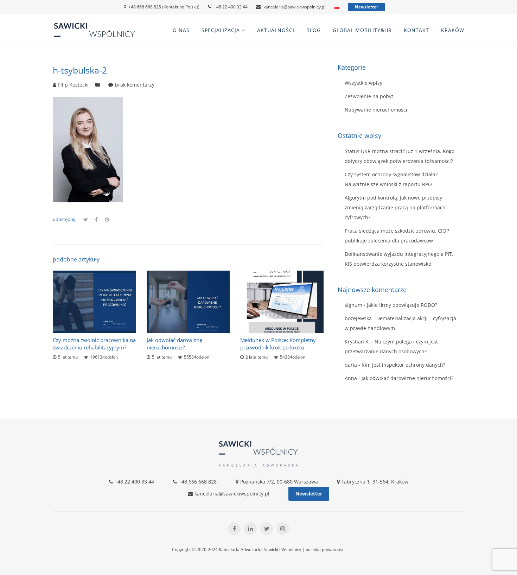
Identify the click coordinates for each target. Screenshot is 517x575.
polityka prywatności (325, 549)
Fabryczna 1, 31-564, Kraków (375, 481)
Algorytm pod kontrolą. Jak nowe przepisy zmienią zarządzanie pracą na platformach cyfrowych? (395, 207)
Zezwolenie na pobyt (369, 96)
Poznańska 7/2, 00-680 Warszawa (279, 481)
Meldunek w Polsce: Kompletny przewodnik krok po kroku (278, 343)
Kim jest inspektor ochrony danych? (403, 364)
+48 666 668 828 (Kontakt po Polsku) (163, 7)
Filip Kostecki (73, 84)
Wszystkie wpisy (363, 83)
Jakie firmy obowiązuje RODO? (402, 305)
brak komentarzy (134, 84)
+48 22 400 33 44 (231, 7)
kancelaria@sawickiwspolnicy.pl (294, 7)
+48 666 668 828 (198, 481)
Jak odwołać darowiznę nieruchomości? (174, 343)
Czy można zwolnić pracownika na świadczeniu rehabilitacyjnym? (94, 343)
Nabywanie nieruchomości (376, 109)
